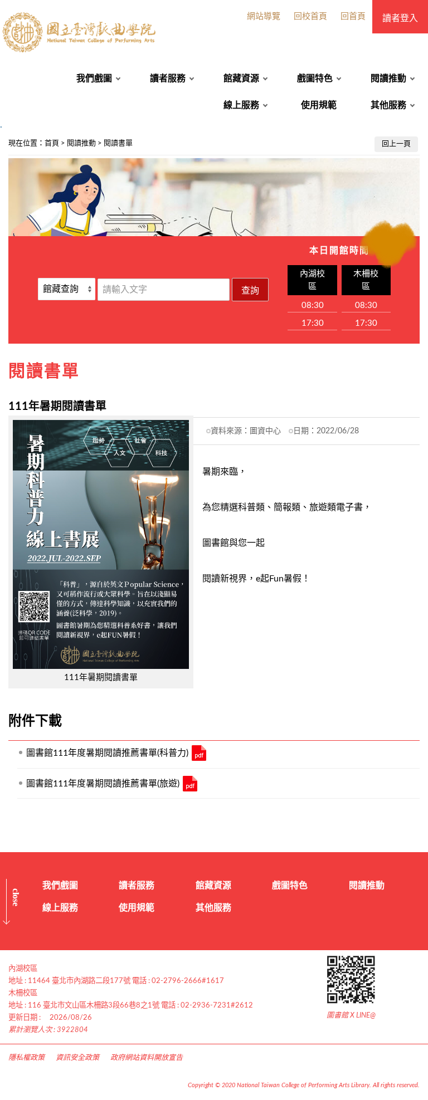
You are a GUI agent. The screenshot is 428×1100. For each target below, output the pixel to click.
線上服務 (241, 105)
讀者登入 (400, 18)
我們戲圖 (94, 78)
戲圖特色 (315, 78)
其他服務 (388, 105)
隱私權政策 (26, 1058)
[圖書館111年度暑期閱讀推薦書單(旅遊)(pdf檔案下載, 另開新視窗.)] (190, 783)
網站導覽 (263, 16)
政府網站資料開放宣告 (146, 1058)
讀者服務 (168, 78)
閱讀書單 (118, 143)
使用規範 (319, 105)
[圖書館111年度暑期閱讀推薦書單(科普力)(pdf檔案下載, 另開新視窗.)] (199, 753)
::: (6, 140)
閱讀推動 (388, 78)
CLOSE (16, 897)
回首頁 (353, 16)
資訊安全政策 (77, 1058)
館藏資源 (241, 78)
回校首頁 (310, 16)
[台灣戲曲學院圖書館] (80, 32)
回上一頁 (396, 144)
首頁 (52, 143)
